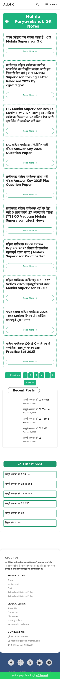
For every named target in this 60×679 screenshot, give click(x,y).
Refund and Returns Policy (21, 592)
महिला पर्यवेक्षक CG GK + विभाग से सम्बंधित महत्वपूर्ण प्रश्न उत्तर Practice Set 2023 (28, 348)
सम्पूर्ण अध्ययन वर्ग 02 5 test (36, 399)
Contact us (13, 612)
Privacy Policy (15, 620)
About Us (12, 608)
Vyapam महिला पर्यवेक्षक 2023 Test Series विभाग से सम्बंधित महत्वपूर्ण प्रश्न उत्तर (27, 316)
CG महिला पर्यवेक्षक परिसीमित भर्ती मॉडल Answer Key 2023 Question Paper (27, 149)
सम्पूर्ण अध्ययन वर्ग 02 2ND (35, 428)
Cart (10, 588)
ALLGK (8, 4)
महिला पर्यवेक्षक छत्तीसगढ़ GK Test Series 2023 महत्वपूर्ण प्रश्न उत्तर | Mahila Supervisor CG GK (29, 284)
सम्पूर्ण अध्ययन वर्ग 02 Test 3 (36, 418)
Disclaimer (13, 616)
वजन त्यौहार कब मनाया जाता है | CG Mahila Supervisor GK (28, 39)
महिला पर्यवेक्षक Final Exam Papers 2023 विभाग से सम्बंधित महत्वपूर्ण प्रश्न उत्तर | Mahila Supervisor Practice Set (27, 250)
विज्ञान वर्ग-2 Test (13, 522)
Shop (10, 580)
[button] (37, 4)
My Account (13, 584)
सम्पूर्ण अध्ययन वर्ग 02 (32, 437)
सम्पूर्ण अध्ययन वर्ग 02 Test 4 (36, 409)
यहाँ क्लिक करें (42, 675)
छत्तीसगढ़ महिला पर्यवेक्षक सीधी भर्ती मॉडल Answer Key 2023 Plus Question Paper (28, 181)
